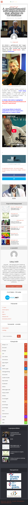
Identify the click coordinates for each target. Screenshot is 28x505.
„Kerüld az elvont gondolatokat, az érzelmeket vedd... (15, 243)
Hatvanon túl (5, 316)
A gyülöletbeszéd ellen (8, 168)
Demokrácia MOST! (6, 319)
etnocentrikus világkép (16, 170)
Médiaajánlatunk (20, 501)
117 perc (4, 307)
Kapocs (4, 314)
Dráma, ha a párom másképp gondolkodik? (16, 222)
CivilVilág (4, 330)
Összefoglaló (21, 227)
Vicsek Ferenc (11, 51)
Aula (3, 312)
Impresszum (3, 501)
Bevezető (13, 207)
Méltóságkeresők (14, 7)
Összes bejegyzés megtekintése (14, 286)
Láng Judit (19, 18)
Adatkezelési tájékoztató (6, 502)
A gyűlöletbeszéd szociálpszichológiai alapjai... (15, 434)
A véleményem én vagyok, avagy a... (15, 215)
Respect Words (16, 50)
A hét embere (5, 328)
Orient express (5, 309)
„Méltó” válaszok (15, 234)
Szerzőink (14, 501)
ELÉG (11, 439)
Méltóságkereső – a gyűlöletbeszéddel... (15, 229)
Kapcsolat (9, 501)
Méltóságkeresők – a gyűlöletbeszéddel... (15, 209)
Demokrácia (13, 220)
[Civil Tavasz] (14, 1)
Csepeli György (22, 90)
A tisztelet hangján (18, 168)
